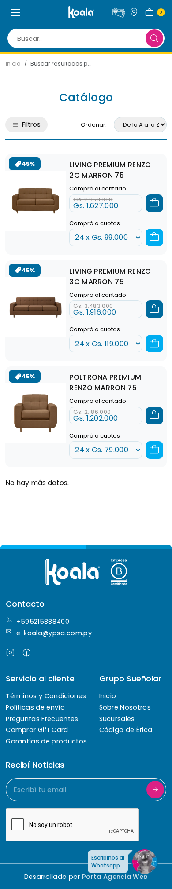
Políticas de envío (35, 707)
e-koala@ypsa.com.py (54, 633)
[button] (15, 12)
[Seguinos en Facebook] (26, 654)
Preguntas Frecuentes (42, 718)
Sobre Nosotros (125, 707)
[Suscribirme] (155, 789)
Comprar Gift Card (37, 729)
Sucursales (117, 718)
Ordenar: (94, 124)
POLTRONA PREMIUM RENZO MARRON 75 (105, 382)
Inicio (13, 63)
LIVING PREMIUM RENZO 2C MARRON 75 (110, 170)
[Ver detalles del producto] (35, 201)
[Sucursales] (134, 12)
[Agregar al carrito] (154, 203)
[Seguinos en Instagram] (10, 654)
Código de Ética (126, 729)
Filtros (31, 124)
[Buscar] (154, 38)
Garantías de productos (46, 741)
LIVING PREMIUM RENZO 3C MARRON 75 (110, 276)
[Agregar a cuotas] (154, 237)
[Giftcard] (118, 11)
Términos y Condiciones (46, 695)
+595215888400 (43, 621)
